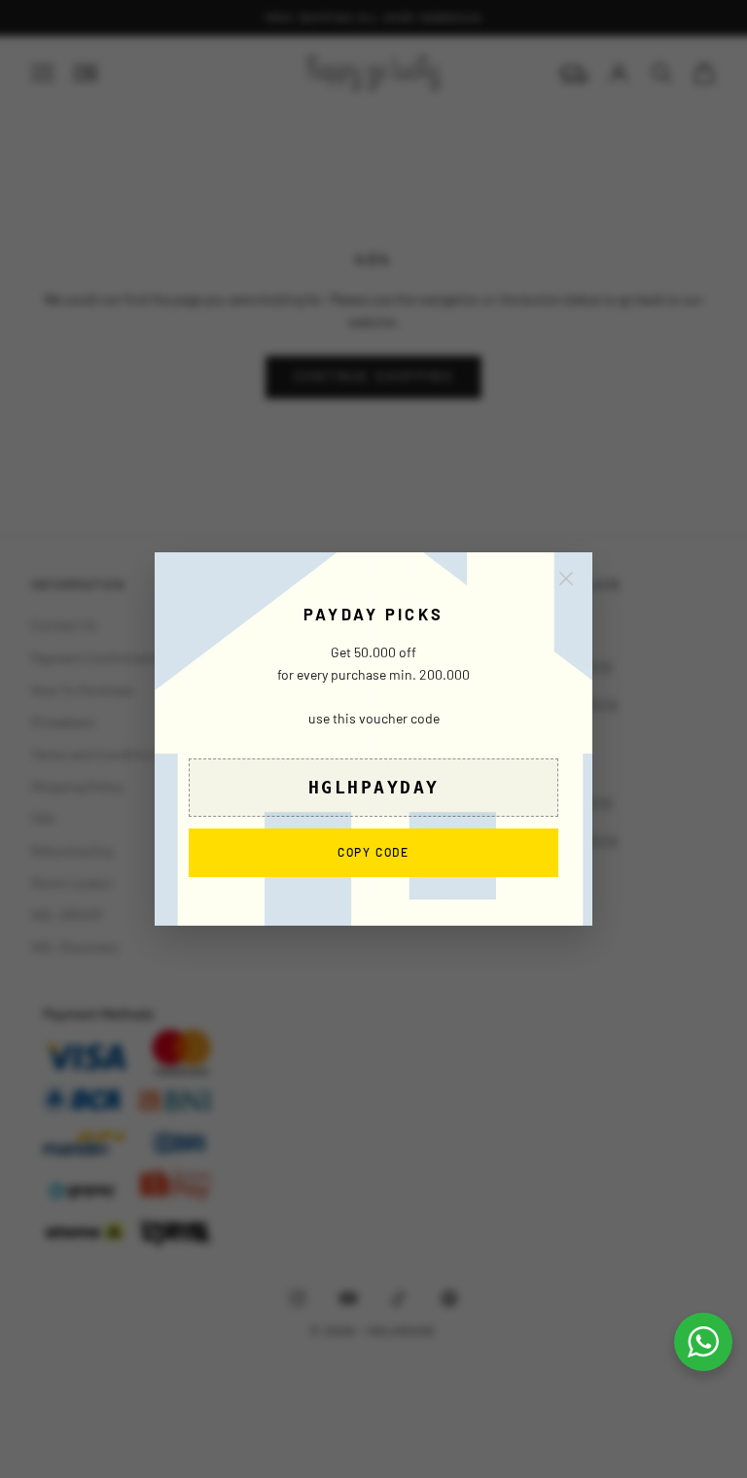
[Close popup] (566, 578)
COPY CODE (373, 852)
